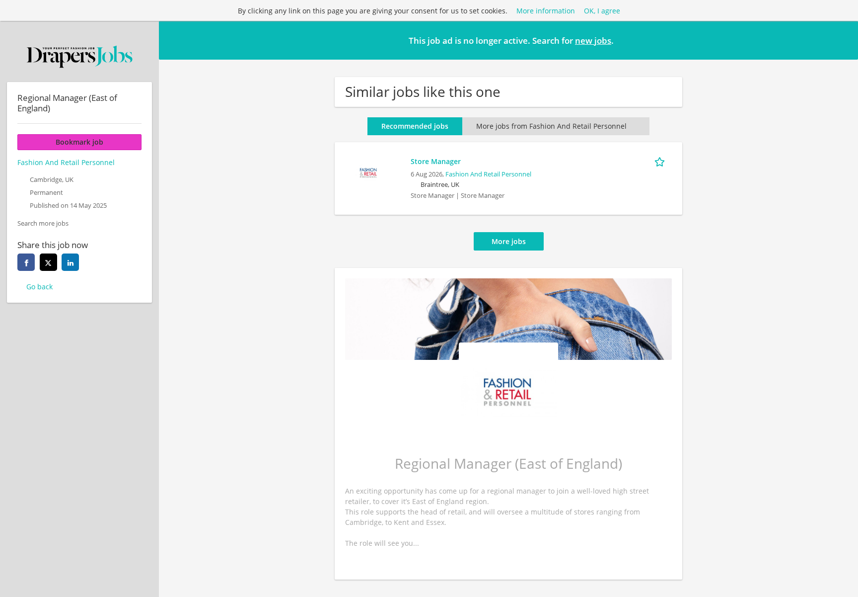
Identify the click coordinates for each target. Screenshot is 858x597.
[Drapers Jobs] (79, 57)
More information (545, 10)
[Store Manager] (368, 171)
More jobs (509, 241)
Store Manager (436, 161)
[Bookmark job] (661, 161)
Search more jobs (43, 223)
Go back (39, 286)
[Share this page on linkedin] (70, 262)
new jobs (593, 40)
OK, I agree (602, 10)
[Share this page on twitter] (48, 262)
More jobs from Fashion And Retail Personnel (551, 126)
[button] (842, 40)
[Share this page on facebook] (26, 262)
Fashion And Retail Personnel (488, 174)
